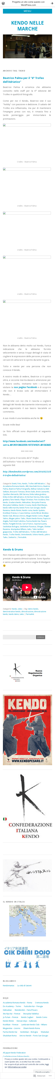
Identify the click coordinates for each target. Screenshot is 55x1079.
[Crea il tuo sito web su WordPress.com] (27, 3)
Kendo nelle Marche (27, 26)
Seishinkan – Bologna (29, 1032)
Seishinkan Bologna (11, 527)
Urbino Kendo (38, 535)
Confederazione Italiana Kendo (16, 1056)
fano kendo (15, 500)
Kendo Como (41, 1017)
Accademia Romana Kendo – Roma (17, 1003)
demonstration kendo (12, 612)
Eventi (14, 484)
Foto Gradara (39, 500)
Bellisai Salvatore (38, 489)
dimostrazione (27, 612)
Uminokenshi (26, 535)
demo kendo (33, 609)
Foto (19, 484)
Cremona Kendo (42, 1003)
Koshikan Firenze (10, 513)
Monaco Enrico (19, 516)
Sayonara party (40, 524)
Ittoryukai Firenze (39, 502)
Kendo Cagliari (27, 1017)
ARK (27, 486)
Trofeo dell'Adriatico (36, 484)
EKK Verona (24, 494)
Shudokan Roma (10, 1036)
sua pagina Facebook (25, 387)
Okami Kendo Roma (34, 518)
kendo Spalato (39, 510)
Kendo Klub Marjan (39, 505)
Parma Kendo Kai (33, 521)
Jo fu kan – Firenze (10, 1017)
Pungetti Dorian (15, 524)
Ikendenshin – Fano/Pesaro (26, 1010)
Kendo (24, 484)
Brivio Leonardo (42, 492)
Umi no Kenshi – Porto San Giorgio (34, 1036)
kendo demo (14, 614)
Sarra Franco (27, 524)
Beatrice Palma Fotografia (19, 489)
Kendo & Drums (13, 549)
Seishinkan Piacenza (28, 527)
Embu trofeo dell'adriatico (13, 497)
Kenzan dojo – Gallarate (27, 1021)
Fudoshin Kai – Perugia (33, 1006)
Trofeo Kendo (14, 535)
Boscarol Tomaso (17, 492)
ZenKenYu (12, 537)
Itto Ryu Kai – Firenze (11, 1014)
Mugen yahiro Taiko (17, 518)
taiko (29, 529)
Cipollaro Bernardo (11, 494)
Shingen (40, 527)
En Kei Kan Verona (32, 497)
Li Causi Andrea (23, 513)
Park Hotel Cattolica (17, 521)
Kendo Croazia (25, 505)
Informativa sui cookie (17, 1067)
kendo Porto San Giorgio (30, 508)
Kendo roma (27, 510)
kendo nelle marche (11, 508)
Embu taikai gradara (38, 494)
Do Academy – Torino (12, 1006)
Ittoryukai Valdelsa (10, 505)
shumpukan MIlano (18, 529)
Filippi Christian (27, 500)
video (20, 609)
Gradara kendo (15, 502)
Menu (27, 11)
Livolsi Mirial (36, 513)
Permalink (22, 537)
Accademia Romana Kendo (14, 486)
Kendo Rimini (16, 510)
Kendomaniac (8, 985)
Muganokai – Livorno (11, 1028)
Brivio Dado (30, 492)
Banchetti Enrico (36, 486)
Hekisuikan (26, 502)
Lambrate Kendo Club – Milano (34, 1024)
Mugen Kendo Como (34, 516)
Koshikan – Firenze (10, 1024)
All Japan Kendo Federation (14, 1053)
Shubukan (45, 1032)
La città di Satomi (24, 985)
